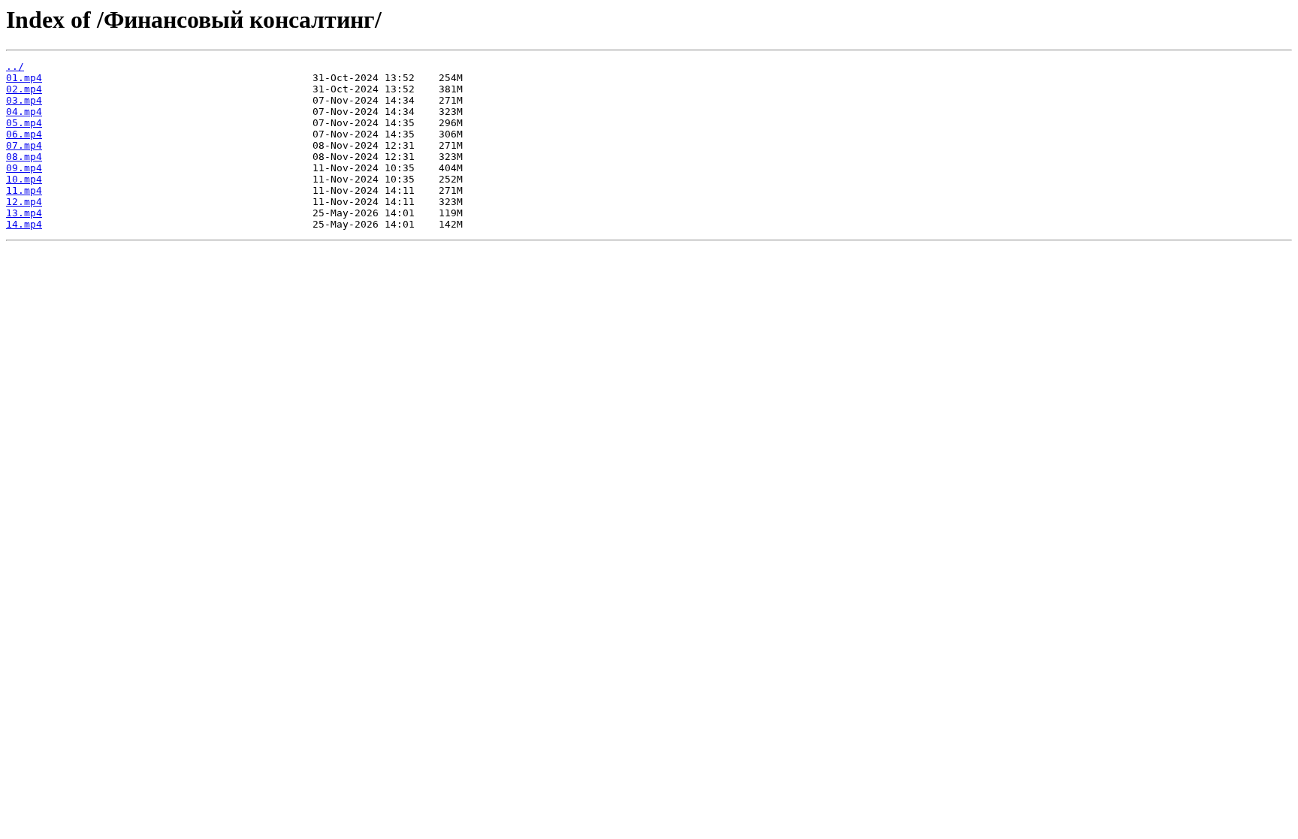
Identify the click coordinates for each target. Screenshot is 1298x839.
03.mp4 (24, 100)
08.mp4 (24, 156)
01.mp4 (24, 77)
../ (15, 66)
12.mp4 (24, 201)
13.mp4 (24, 213)
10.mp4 (24, 179)
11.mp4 (24, 190)
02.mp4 (24, 89)
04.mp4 (24, 111)
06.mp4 (24, 134)
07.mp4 (24, 145)
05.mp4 (24, 122)
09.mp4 (24, 168)
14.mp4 (24, 224)
